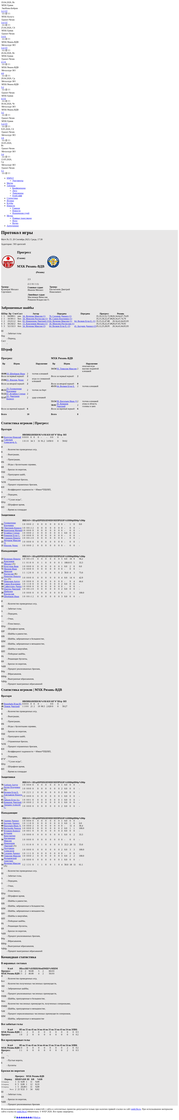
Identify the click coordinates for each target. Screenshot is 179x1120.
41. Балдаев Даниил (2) (85, 326)
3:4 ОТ (4, 22)
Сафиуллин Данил (13, 586)
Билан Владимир (12, 787)
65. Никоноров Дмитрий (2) (36, 321)
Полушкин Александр (9, 849)
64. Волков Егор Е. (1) (84, 321)
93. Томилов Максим (67, 368)
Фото (14, 221)
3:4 (2, 154)
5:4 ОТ (4, 124)
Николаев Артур (12, 581)
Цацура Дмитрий (12, 589)
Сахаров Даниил (12, 853)
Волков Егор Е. (11, 792)
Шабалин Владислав (9, 592)
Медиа (10, 216)
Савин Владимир (12, 584)
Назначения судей (20, 213)
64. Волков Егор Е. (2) (59, 326)
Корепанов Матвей (13, 530)
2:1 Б (3, 62)
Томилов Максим (12, 856)
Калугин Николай (12, 437)
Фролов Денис (11, 545)
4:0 (2, 73)
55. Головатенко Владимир (14, 390)
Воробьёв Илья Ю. (13, 704)
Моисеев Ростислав (9, 572)
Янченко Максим (12, 863)
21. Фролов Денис (15, 380)
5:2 (2, 87)
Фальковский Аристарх (10, 859)
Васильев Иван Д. (12, 826)
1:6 (2, 138)
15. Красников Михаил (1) (35, 323)
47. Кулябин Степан (15, 394)
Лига (14, 190)
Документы (17, 180)
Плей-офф (17, 195)
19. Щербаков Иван (15, 373)
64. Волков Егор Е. (66, 386)
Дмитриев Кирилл (13, 528)
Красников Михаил (9, 562)
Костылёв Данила (12, 828)
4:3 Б (3, 99)
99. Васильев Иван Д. (67, 401)
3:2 (2, 112)
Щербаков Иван (11, 596)
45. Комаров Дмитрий (62, 405)
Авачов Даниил (11, 821)
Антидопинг (13, 226)
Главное (16, 208)
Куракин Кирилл (12, 831)
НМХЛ (10, 178)
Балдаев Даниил (11, 823)
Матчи (10, 183)
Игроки (10, 200)
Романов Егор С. (12, 535)
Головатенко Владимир (10, 524)
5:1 (2, 171)
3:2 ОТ (4, 11)
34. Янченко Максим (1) (34, 316)
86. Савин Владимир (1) (60, 318)
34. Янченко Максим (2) (34, 326)
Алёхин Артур (11, 785)
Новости (11, 205)
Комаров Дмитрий (13, 802)
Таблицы (11, 185)
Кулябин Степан (12, 533)
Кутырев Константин (9, 834)
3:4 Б (3, 36)
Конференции (19, 188)
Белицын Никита (12, 559)
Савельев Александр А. (10, 441)
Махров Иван (10, 569)
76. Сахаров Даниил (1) (60, 316)
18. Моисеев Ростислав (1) (35, 318)
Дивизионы (17, 193)
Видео (15, 223)
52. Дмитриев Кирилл (12, 397)
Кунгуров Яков (11, 566)
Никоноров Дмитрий (9, 844)
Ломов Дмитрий (12, 706)
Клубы (10, 203)
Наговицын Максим (9, 839)
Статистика (12, 198)
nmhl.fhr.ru (136, 1109)
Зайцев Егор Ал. (12, 800)
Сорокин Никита (12, 538)
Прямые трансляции (22, 218)
